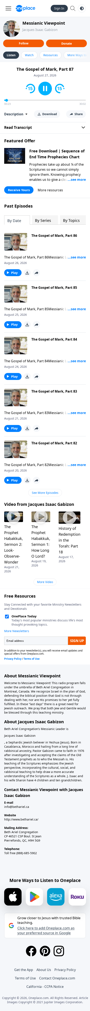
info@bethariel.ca (16, 807)
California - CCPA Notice (45, 986)
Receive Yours (19, 190)
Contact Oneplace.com (57, 978)
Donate (66, 43)
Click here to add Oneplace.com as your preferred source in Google (46, 930)
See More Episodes (45, 493)
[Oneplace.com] (25, 8)
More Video (45, 582)
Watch (29, 55)
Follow (23, 43)
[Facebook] (31, 951)
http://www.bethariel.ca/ (21, 819)
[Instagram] (59, 951)
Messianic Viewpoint (43, 23)
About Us (43, 969)
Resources (50, 55)
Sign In (59, 8)
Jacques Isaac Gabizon (40, 29)
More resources (50, 190)
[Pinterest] (45, 951)
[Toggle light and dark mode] (82, 8)
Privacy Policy (65, 969)
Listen (11, 55)
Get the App (23, 969)
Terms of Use (25, 978)
